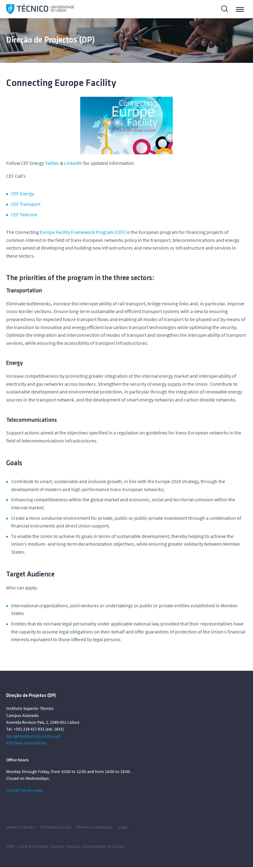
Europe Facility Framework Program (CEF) (83, 232)
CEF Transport (25, 204)
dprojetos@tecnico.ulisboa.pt (33, 736)
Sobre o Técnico (20, 827)
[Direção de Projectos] (40, 9)
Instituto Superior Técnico (56, 846)
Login (123, 827)
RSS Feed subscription (26, 743)
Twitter (52, 163)
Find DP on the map (24, 790)
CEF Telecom (24, 214)
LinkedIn (73, 163)
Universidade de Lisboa (103, 846)
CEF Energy (22, 193)
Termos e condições (94, 827)
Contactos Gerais (55, 827)
